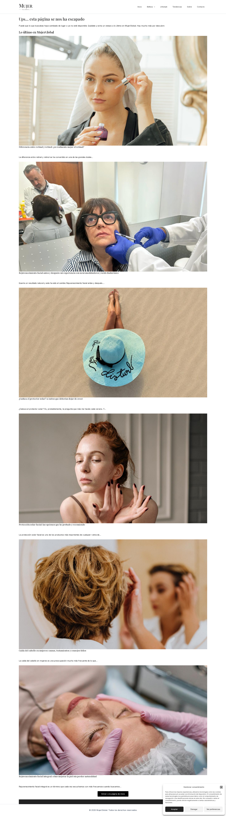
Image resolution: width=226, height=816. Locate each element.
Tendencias (177, 7)
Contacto (201, 7)
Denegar (193, 809)
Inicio (139, 7)
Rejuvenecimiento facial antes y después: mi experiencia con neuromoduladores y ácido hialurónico (69, 273)
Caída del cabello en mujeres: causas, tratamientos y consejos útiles (52, 650)
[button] (221, 787)
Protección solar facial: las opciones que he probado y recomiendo (52, 524)
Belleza (150, 7)
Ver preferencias (213, 809)
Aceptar (174, 809)
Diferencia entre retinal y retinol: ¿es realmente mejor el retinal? (51, 147)
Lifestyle (163, 7)
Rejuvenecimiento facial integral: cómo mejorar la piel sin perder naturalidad (58, 776)
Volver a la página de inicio (113, 794)
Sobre (189, 7)
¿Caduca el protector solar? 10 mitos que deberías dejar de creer (51, 398)
